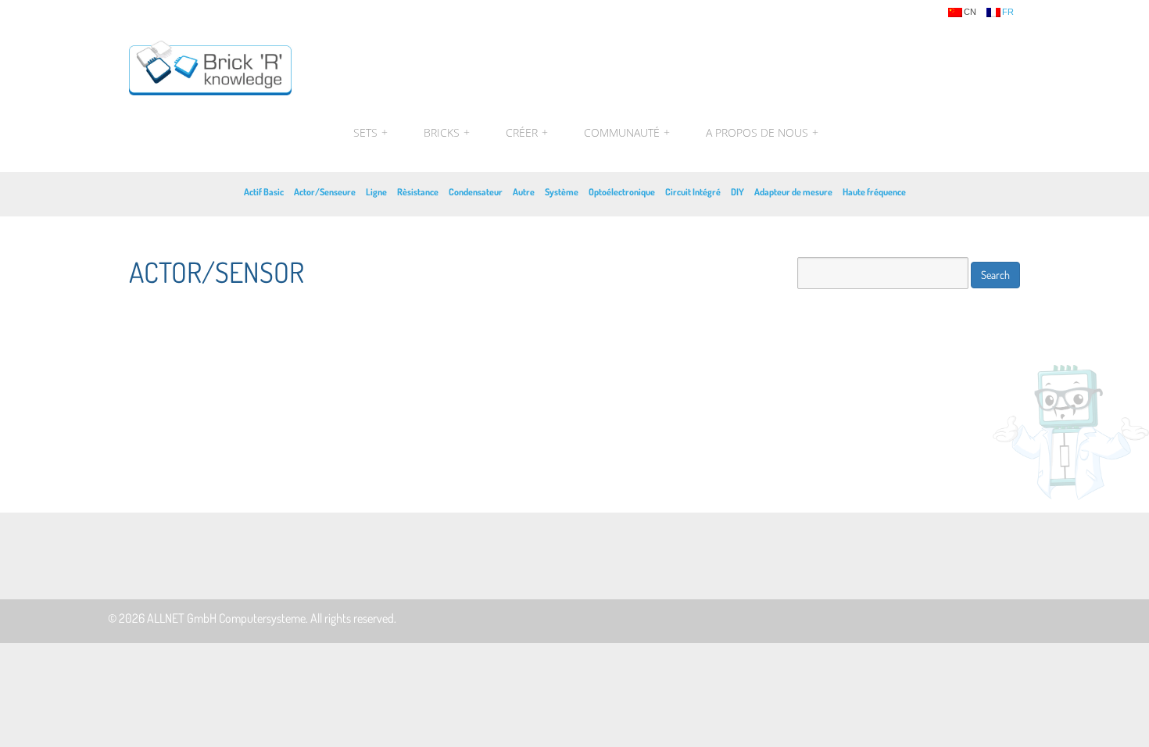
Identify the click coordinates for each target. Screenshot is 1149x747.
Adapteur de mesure (793, 192)
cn (970, 12)
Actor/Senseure (325, 192)
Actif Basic (264, 192)
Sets (370, 132)
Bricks (447, 132)
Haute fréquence (874, 192)
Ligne (376, 192)
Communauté (627, 132)
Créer (527, 132)
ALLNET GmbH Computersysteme (226, 618)
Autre (524, 192)
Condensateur (476, 192)
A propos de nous (760, 132)
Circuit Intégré (693, 192)
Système (561, 192)
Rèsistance (417, 192)
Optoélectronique (622, 192)
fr (1008, 12)
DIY (737, 192)
